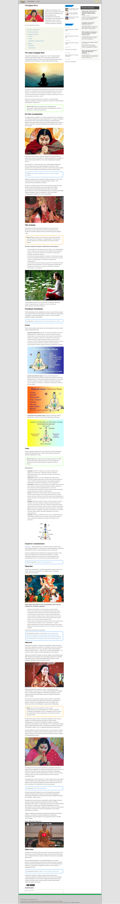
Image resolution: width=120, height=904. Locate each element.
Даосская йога (48, 638)
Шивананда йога (56, 638)
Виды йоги (32, 885)
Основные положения (32, 34)
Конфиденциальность (33, 899)
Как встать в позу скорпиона (71, 49)
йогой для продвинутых (40, 788)
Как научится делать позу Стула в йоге (72, 37)
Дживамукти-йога (33, 638)
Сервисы (38, 1)
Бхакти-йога (30, 635)
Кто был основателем (32, 32)
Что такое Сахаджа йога (33, 29)
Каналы (30, 36)
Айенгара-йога (54, 633)
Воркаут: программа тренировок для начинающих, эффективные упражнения (89, 51)
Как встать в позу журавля (70, 61)
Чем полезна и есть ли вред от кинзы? (90, 42)
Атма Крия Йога (43, 635)
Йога (28, 885)
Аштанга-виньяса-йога (45, 636)
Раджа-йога (54, 636)
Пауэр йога (41, 638)
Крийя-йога (36, 635)
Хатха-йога (56, 635)
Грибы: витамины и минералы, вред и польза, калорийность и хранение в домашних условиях (89, 33)
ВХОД (97, 1)
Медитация (31, 45)
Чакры (30, 38)
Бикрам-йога (36, 636)
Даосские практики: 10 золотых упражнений (71, 56)
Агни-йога (50, 635)
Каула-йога (29, 636)
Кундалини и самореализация (36, 40)
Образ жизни (32, 47)
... (93, 19)
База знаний (31, 1)
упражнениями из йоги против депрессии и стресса (47, 321)
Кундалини (27, 546)
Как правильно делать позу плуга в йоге (72, 43)
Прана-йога (47, 633)
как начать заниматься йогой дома (50, 871)
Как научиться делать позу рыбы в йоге (71, 30)
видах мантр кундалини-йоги (45, 562)
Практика (29, 43)
